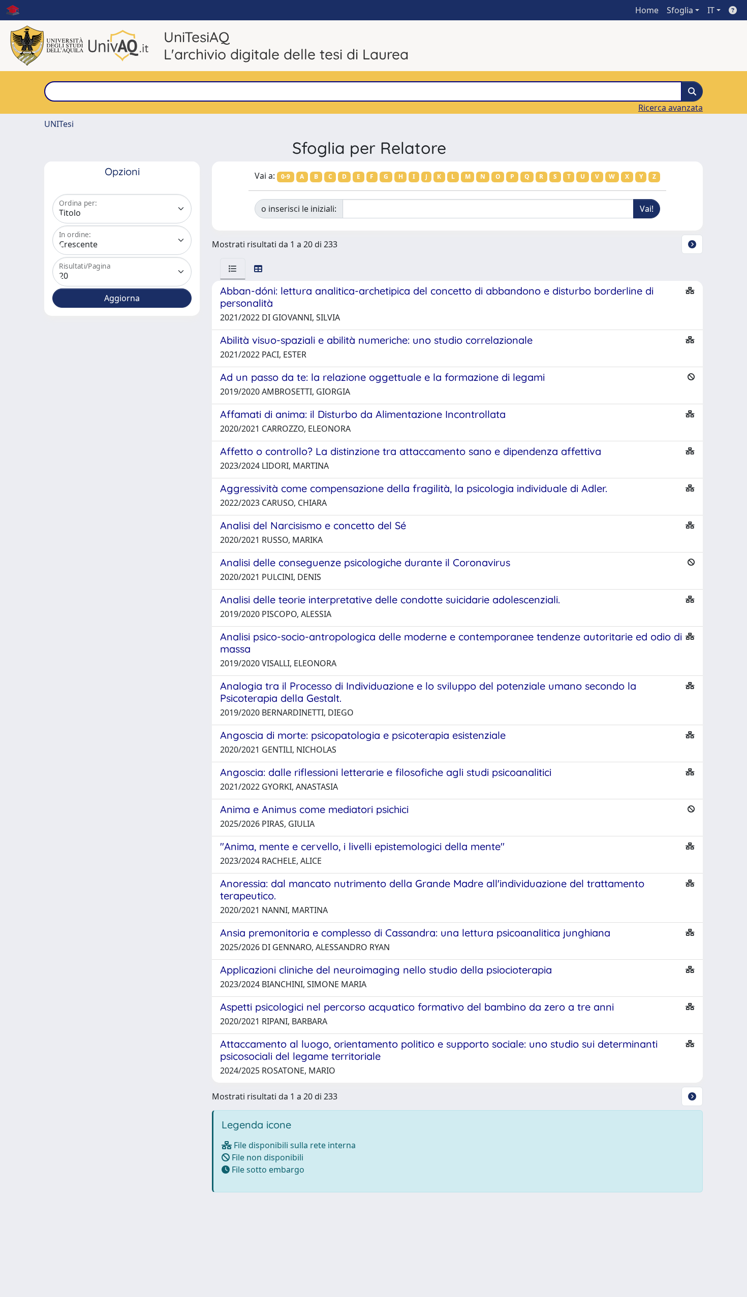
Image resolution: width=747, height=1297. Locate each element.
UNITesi (59, 123)
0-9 (285, 176)
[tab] (232, 268)
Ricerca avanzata (670, 107)
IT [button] (710, 10)
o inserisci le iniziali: (298, 208)
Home (647, 10)
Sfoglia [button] (680, 10)
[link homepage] (16, 10)
